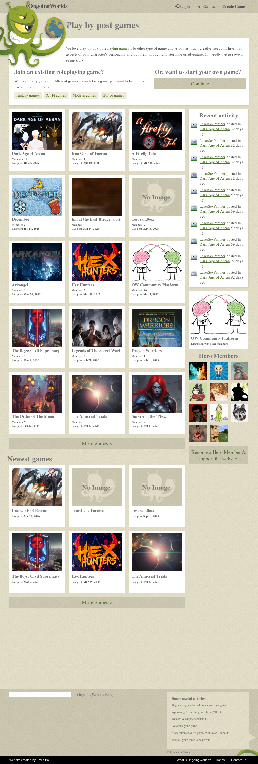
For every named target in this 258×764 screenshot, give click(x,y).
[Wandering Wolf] (239, 413)
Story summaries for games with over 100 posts (200, 733)
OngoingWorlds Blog (95, 694)
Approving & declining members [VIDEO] (197, 712)
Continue (200, 83)
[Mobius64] (219, 371)
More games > (97, 443)
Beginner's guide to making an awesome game (199, 705)
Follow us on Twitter (179, 752)
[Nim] (198, 371)
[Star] (198, 392)
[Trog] (219, 434)
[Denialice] (198, 434)
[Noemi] (219, 413)
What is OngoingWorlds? (194, 760)
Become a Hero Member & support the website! (218, 455)
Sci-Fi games (56, 95)
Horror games (113, 95)
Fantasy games (27, 95)
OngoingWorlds (49, 5)
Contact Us (238, 760)
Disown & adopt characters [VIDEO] (194, 719)
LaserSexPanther (212, 123)
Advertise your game (184, 726)
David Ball (43, 760)
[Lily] (219, 392)
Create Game (233, 6)
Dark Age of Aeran (215, 128)
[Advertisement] (129, 648)
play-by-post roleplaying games (104, 48)
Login (184, 6)
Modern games (84, 95)
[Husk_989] (239, 392)
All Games (206, 6)
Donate (221, 760)
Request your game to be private (191, 740)
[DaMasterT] (198, 413)
